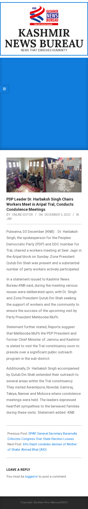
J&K (9, 218)
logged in (31, 476)
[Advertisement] (44, 104)
